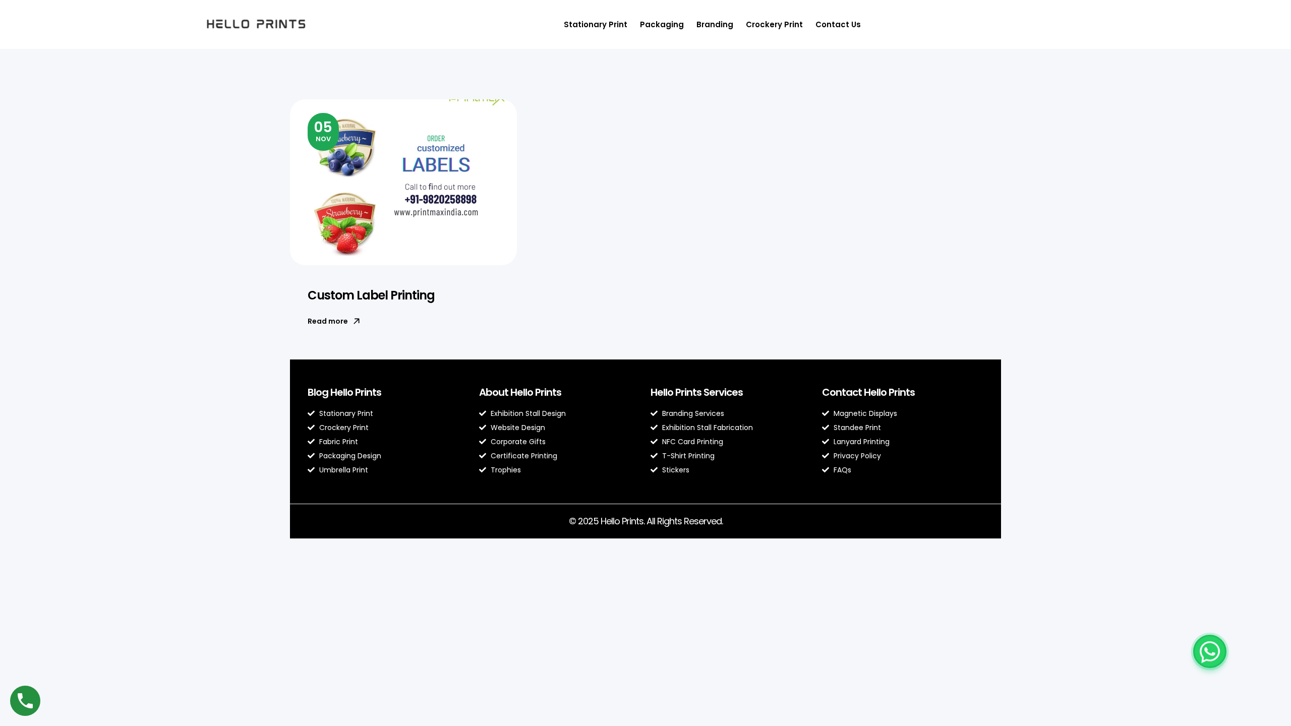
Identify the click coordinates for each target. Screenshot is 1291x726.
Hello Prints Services (697, 392)
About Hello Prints (520, 392)
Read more (328, 321)
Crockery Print (774, 24)
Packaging (662, 24)
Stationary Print (595, 24)
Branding (714, 24)
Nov (323, 130)
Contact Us (838, 24)
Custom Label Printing (371, 295)
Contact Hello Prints (868, 392)
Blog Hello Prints (344, 392)
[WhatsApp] (1209, 651)
